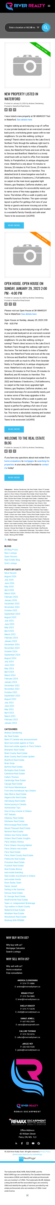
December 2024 (11, 644)
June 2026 (9, 583)
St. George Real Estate (31, 528)
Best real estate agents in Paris (28, 492)
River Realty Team (20, 526)
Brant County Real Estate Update (20, 496)
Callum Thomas (15, 501)
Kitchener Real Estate (41, 510)
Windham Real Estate (32, 532)
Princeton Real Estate (20, 521)
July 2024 (9, 661)
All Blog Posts (11, 549)
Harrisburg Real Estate (41, 505)
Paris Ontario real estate (15, 848)
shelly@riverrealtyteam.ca (28, 1012)
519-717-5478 (28, 1009)
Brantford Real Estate (39, 496)
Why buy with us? (14, 945)
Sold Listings (10, 563)
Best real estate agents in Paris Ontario (22, 746)
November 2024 (11, 648)
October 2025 (10, 610)
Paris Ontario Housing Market (25, 517)
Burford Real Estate (15, 498)
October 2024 (10, 651)
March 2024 (9, 675)
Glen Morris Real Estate (15, 794)
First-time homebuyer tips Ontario (32, 503)
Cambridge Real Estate (28, 501)
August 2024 (10, 658)
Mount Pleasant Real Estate (31, 512)
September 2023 (12, 695)
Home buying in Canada (12, 507)
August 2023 (10, 699)
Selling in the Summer (14, 889)
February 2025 (11, 637)
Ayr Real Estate (33, 489)
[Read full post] (27, 67)
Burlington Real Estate (29, 498)
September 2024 (12, 655)
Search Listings (13, 951)
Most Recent (10, 573)
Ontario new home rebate (18, 514)
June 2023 (9, 706)
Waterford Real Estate (21, 106)
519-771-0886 (29, 983)
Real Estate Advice (13, 869)
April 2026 (9, 590)
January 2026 (10, 600)
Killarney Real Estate (26, 510)
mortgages (29, 461)
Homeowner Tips (26, 507)
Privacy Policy (45, 1152)
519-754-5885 (29, 996)
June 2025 (9, 624)
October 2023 (10, 692)
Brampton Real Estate (27, 494)
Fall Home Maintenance (12, 503)
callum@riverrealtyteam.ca (28, 1037)
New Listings (10, 553)
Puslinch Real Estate (34, 521)
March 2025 (9, 634)
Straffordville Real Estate (16, 899)
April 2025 (9, 631)
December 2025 (11, 603)
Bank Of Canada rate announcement (20, 739)
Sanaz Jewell (31, 526)
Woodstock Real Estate (15, 917)
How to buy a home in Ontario (18, 811)
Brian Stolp (9, 763)
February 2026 (11, 597)
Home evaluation (14, 969)
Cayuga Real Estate (43, 501)
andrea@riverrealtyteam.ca (28, 987)
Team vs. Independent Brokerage (24, 530)
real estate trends (12, 879)
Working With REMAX (16, 535)
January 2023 (10, 723)
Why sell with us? (14, 966)
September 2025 (12, 614)
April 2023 (9, 712)
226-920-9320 (29, 1047)
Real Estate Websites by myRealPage (28, 1154)
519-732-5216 (29, 1034)
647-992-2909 (29, 1022)
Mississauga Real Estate (12, 512)
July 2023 (9, 702)
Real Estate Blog (12, 560)
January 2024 (10, 682)
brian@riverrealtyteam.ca (28, 999)
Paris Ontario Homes (14, 842)
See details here (24, 119)
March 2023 (9, 716)
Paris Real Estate (15, 519)
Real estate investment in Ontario (35, 523)
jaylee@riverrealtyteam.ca (28, 1050)
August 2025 (10, 617)
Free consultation (14, 973)
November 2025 (11, 607)
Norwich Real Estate (13, 831)
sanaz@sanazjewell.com (28, 1025)
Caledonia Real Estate (14, 773)
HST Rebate (14, 510)
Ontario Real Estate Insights (36, 514)
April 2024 (9, 672)
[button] (16, 1143)
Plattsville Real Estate (14, 859)
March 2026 (9, 593)
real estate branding (16, 523)
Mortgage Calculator (15, 948)
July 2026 (9, 580)
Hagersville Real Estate (25, 505)
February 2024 (11, 678)
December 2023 (11, 685)
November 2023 (11, 689)
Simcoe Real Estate (17, 528)
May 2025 (9, 627)
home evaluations (12, 461)
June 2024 (9, 665)
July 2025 (9, 620)
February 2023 (11, 719)
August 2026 (10, 576)
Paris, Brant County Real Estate (32, 519)
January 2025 (10, 641)
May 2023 (9, 709)
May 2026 (9, 586)
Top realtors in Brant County (17, 906)
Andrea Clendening (20, 489)
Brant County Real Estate (15, 753)
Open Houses (10, 556)
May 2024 (9, 668)
